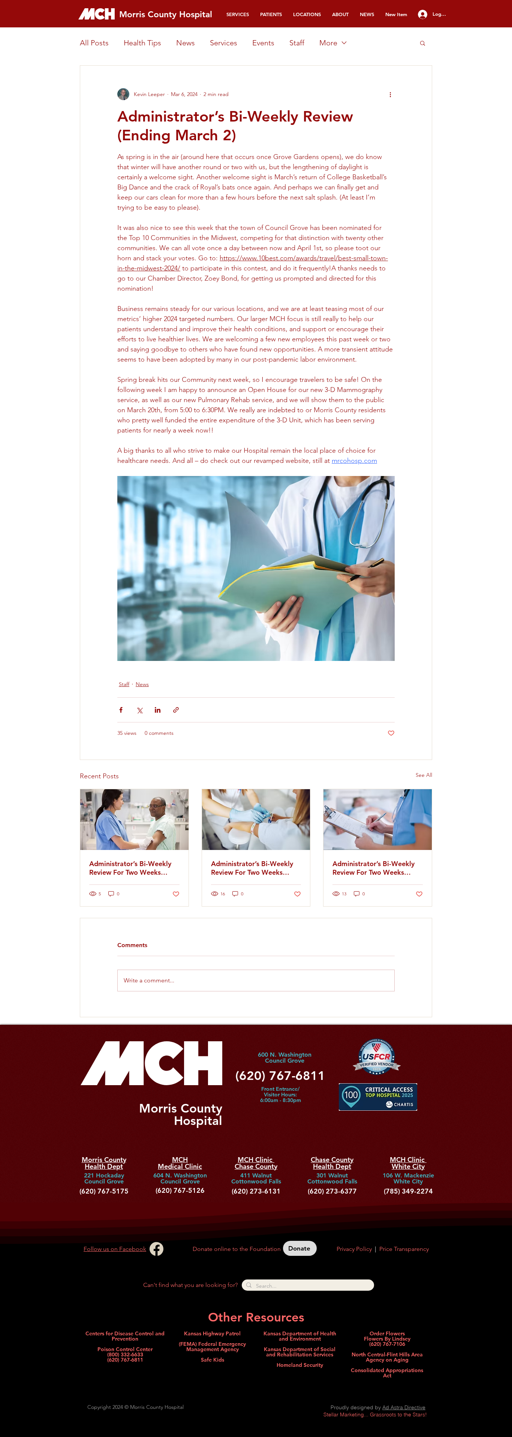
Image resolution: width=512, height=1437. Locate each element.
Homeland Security (300, 1365)
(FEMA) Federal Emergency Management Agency (212, 1347)
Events (263, 42)
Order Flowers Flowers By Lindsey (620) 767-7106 (387, 1338)
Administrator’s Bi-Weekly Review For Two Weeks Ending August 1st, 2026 (252, 868)
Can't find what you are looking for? (190, 1284)
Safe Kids (212, 1359)
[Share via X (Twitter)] (139, 709)
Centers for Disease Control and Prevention (125, 1336)
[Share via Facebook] (120, 709)
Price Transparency (404, 1248)
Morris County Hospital (165, 14)
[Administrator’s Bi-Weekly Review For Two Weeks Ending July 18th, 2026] (377, 819)
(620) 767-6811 (125, 1359)
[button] (238, 14)
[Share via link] (176, 709)
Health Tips (142, 42)
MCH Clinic (256, 1159)
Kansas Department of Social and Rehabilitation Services (299, 1352)
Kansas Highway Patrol (212, 1333)
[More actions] (390, 94)
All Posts (94, 42)
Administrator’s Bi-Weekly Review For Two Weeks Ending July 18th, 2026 (373, 868)
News (185, 42)
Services (223, 42)
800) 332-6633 (126, 1354)
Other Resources (256, 1316)
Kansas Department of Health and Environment (299, 1336)
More (328, 42)
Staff (296, 42)
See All (424, 775)
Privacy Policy (354, 1248)
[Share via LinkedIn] (157, 709)
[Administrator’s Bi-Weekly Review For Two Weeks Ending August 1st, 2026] (256, 819)
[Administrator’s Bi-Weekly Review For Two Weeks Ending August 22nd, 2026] (134, 819)
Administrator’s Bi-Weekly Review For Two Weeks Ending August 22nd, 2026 (131, 868)
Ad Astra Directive (403, 1407)
